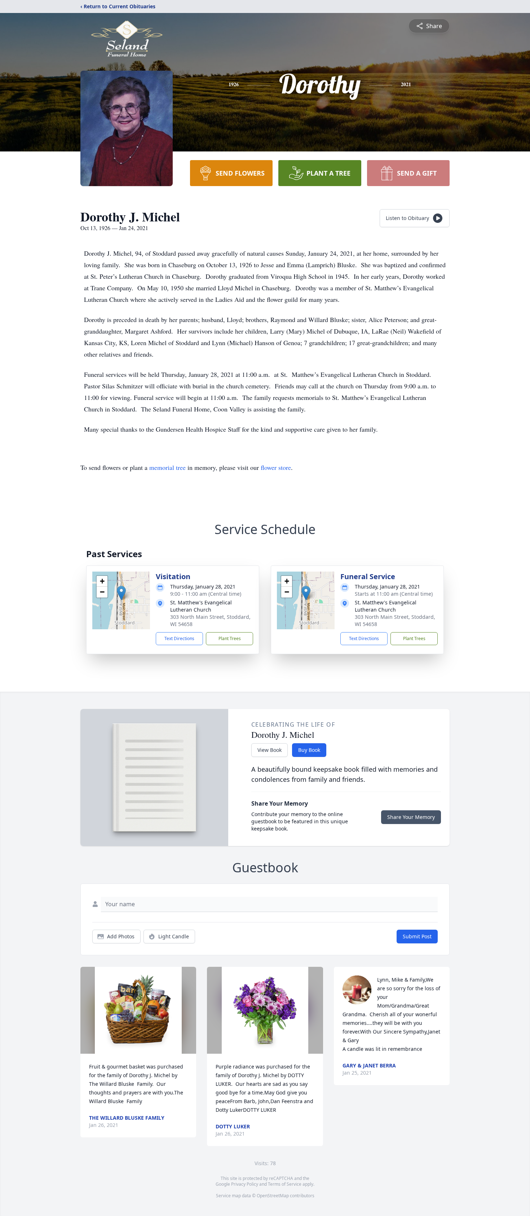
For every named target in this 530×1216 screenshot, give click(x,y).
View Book (269, 749)
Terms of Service (284, 1184)
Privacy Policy (244, 1184)
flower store (276, 467)
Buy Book (309, 749)
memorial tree (167, 467)
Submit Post (417, 936)
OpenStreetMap (273, 1196)
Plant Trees (229, 638)
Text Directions (179, 638)
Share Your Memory (411, 817)
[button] (121, 593)
